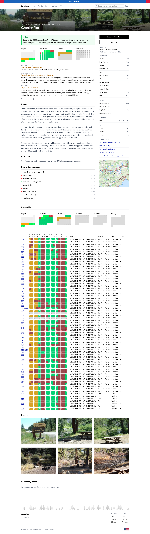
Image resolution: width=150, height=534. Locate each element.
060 (22, 372)
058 (22, 367)
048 (22, 345)
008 (22, 250)
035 (22, 313)
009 (22, 252)
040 (22, 326)
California (25, 24)
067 (22, 389)
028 (22, 299)
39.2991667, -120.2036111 (108, 50)
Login (127, 6)
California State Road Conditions (109, 142)
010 (22, 254)
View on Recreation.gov (106, 152)
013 (22, 262)
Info (46, 6)
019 (22, 277)
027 (22, 296)
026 (22, 294)
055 (22, 360)
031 (22, 306)
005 (22, 242)
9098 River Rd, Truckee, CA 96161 (110, 52)
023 (22, 286)
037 (22, 318)
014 (22, 264)
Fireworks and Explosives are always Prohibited (37, 75)
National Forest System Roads (31, 67)
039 (22, 323)
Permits (40, 6)
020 (22, 279)
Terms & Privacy (49, 529)
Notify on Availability (114, 37)
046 (22, 340)
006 (22, 245)
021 (22, 281)
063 (22, 379)
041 (22, 328)
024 (22, 289)
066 (22, 387)
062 (22, 377)
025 (22, 291)
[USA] (126, 529)
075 (22, 409)
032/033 (24, 308)
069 (22, 394)
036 (22, 316)
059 (22, 370)
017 (22, 272)
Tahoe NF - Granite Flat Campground (111, 156)
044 (22, 335)
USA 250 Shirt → (75, 2)
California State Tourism (107, 149)
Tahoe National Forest (51, 24)
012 (22, 259)
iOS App (113, 522)
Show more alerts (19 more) (30, 99)
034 (22, 311)
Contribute (54, 6)
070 (22, 397)
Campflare (25, 6)
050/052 (24, 350)
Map (34, 6)
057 (22, 365)
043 (22, 333)
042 (22, 330)
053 (22, 355)
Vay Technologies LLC (36, 529)
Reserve (114, 42)
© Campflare (24, 529)
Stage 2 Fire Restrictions (29, 88)
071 (22, 399)
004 (22, 240)
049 (22, 348)
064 (22, 382)
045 (22, 338)
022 (22, 284)
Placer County (36, 24)
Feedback (125, 522)
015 (22, 267)
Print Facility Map (104, 146)
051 (22, 352)
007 (22, 247)
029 (22, 301)
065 (22, 384)
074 (22, 406)
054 (22, 357)
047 (22, 343)
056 (22, 362)
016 (22, 269)
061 (22, 375)
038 (22, 321)
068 (22, 392)
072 (22, 401)
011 (22, 257)
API (61, 6)
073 (22, 404)
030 (22, 303)
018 (22, 274)
